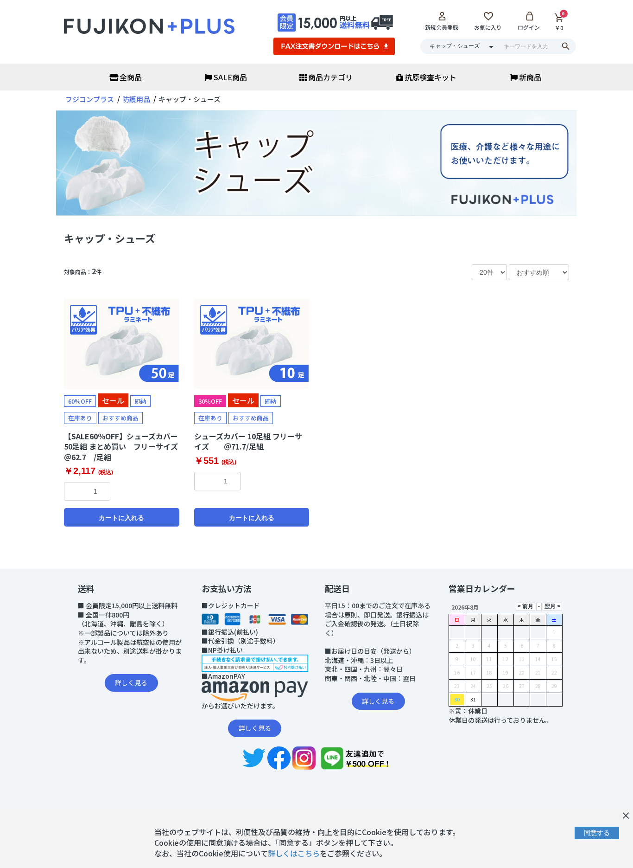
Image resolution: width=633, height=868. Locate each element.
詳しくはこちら (294, 853)
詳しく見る (131, 682)
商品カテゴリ (330, 77)
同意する (597, 832)
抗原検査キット (430, 77)
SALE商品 (230, 77)
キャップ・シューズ (109, 238)
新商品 (530, 77)
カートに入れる (121, 517)
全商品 (131, 77)
